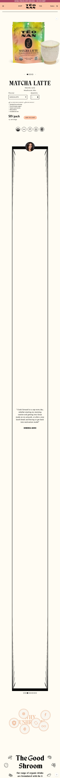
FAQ (40, 6)
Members (52, 6)
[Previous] (24, 74)
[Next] (35, 74)
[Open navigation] (3, 6)
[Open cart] (57, 6)
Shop (20, 6)
